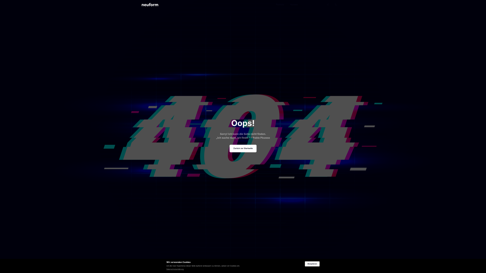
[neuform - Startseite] (150, 4)
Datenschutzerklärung (175, 269)
